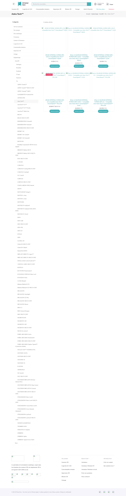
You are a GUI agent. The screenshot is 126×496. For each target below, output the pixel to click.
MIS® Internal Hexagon (23, 311)
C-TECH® (20, 162)
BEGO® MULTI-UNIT (23, 118)
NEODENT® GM (21, 324)
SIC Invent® (20, 373)
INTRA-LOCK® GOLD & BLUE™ (26, 261)
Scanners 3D (15, 9)
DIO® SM (20, 227)
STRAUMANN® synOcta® (24, 414)
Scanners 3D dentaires (19, 40)
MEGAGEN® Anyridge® (23, 294)
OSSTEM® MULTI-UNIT (24, 356)
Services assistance (18, 26)
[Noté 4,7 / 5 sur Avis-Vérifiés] (26, 482)
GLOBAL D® (20, 241)
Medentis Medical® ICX (23, 284)
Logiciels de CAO (27, 9)
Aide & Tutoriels (88, 9)
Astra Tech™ (20, 101)
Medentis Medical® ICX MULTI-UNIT (27, 287)
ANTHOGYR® (21, 98)
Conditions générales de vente (45, 492)
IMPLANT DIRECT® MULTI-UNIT (26, 257)
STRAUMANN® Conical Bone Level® (27, 405)
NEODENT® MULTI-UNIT (24, 327)
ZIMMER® (20, 433)
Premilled (18, 67)
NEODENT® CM (21, 321)
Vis (105, 14)
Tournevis (18, 77)
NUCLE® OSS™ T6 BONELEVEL (26, 349)
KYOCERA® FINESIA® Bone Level (26, 274)
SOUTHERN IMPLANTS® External (26, 388)
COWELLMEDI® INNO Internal (25, 185)
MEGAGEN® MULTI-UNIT (24, 301)
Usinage (77, 9)
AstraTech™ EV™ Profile (23, 108)
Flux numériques (18, 33)
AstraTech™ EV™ (22, 104)
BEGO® (19, 114)
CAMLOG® (20, 165)
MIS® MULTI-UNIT (22, 314)
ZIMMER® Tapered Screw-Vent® (25, 439)
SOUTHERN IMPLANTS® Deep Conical (27, 385)
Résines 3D (68, 9)
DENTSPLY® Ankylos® (23, 205)
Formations (16, 37)
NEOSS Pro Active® (22, 331)
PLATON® (20, 366)
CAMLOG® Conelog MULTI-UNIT (26, 168)
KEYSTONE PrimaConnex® (24, 271)
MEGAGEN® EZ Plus (23, 297)
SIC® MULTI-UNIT (22, 376)
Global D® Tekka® (22, 247)
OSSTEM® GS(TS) (22, 353)
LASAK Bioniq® (21, 281)
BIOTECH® (20, 141)
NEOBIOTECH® (21, 317)
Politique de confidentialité (65, 492)
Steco (16, 443)
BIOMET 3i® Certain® (23, 134)
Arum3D (101, 14)
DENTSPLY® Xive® (22, 214)
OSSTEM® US (21, 363)
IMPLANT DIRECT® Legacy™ (25, 254)
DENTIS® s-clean (21, 198)
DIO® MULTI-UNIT (22, 224)
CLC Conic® (20, 175)
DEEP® (19, 188)
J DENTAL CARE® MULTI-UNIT (26, 264)
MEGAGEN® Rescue (22, 304)
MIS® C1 (19, 307)
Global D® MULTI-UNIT (23, 244)
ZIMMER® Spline (22, 436)
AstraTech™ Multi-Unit (23, 111)
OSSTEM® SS (21, 359)
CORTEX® (20, 178)
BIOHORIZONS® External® (24, 121)
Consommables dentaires (42, 9)
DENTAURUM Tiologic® (23, 192)
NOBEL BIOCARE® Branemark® (26, 337)
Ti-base (18, 74)
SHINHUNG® (21, 369)
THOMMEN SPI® (22, 426)
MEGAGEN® (20, 291)
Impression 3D (57, 9)
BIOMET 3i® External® (23, 138)
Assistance (111, 9)
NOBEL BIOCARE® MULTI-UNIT (26, 341)
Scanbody (18, 71)
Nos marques (17, 30)
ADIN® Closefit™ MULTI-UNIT (25, 88)
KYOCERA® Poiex (22, 277)
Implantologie (94, 14)
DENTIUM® (20, 202)
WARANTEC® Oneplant (23, 429)
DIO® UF (19, 230)
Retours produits (55, 492)
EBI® (18, 237)
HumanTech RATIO (22, 251)
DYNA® (19, 234)
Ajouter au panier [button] (55, 66)
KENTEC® (20, 267)
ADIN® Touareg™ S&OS (23, 91)
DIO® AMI (20, 220)
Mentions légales (35, 492)
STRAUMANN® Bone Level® (25, 397)
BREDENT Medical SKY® (24, 150)
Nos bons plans (100, 9)
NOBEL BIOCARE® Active (24, 334)
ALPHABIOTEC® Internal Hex (25, 94)
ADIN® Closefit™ (22, 84)
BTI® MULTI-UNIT (22, 158)
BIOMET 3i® (20, 131)
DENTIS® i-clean (21, 195)
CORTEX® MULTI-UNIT (24, 182)
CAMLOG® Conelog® (23, 172)
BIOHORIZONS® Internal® (24, 124)
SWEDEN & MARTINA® (24, 423)
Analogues (18, 64)
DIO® (19, 217)
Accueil (88, 14)
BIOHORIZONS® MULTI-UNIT (25, 128)
